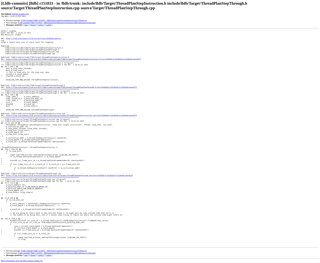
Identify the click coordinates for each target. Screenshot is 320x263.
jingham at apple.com (20, 14)
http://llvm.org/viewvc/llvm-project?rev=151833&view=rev (33, 38)
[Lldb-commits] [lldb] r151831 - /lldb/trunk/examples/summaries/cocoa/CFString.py (54, 20)
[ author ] (48, 25)
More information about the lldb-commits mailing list (21, 261)
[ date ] (26, 25)
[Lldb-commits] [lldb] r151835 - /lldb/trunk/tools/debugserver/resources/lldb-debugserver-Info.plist (57, 23)
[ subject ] (41, 25)
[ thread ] (32, 25)
